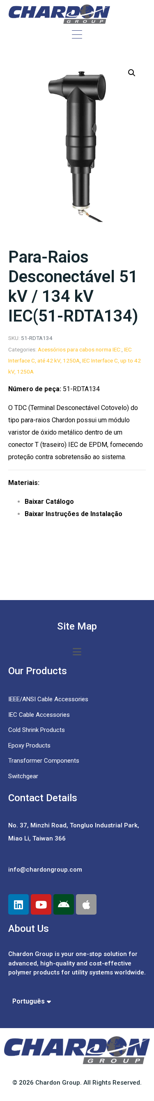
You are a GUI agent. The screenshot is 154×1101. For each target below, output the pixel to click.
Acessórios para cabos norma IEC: (80, 349)
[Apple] (86, 904)
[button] (131, 73)
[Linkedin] (18, 904)
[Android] (63, 904)
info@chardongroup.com (45, 869)
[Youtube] (41, 904)
